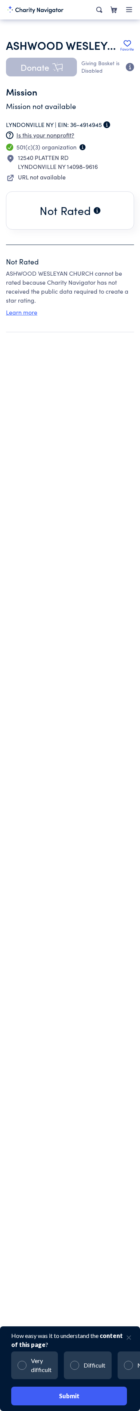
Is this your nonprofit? (45, 135)
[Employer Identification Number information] (106, 124)
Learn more (21, 312)
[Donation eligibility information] (130, 67)
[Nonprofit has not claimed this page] (9, 135)
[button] (41, 67)
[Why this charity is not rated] (97, 210)
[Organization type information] (82, 147)
